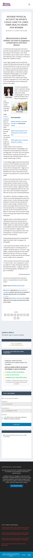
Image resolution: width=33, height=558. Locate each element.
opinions (7, 290)
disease (13, 125)
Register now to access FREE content (16, 377)
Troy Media (6, 296)
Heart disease (21, 285)
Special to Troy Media (13, 30)
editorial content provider (18, 298)
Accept (24, 555)
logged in (11, 335)
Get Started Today (16, 486)
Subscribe (16, 424)
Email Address (6, 408)
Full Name (5, 401)
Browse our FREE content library (15, 372)
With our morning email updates (10, 398)
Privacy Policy (29, 555)
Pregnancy (14, 285)
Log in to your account (12, 375)
